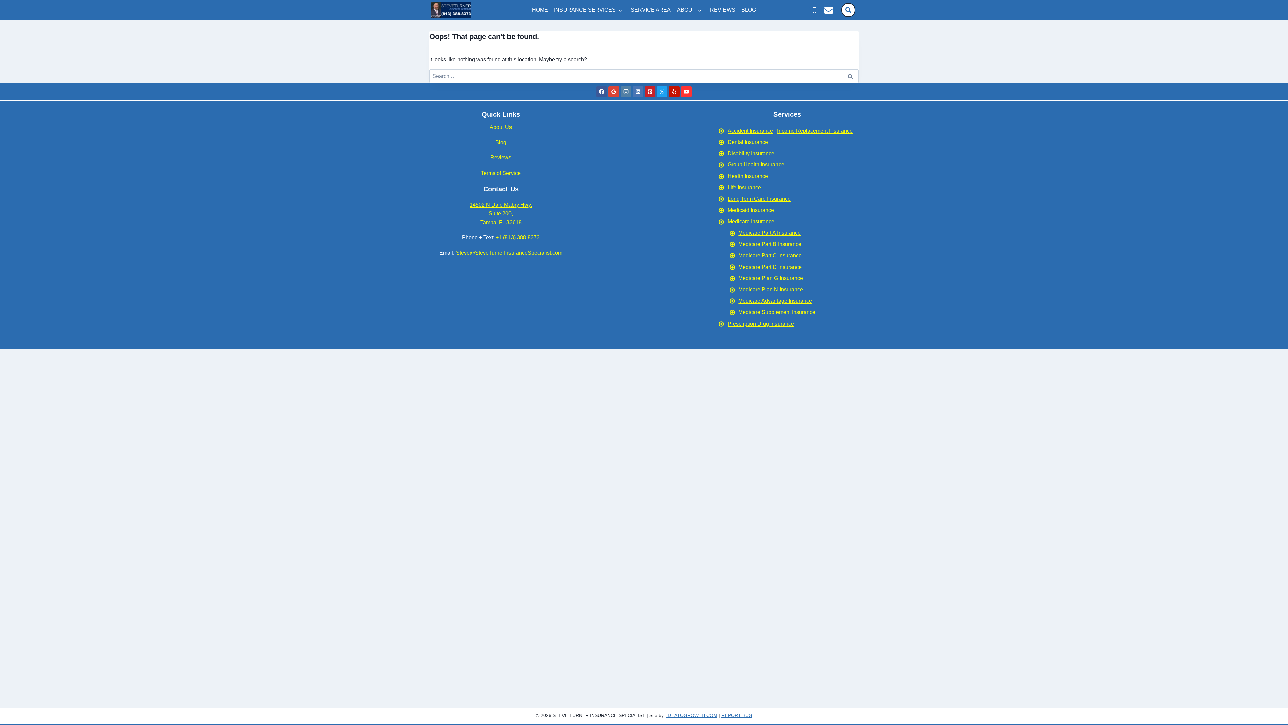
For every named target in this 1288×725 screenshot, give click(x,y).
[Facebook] (601, 91)
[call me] (814, 10)
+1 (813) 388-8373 (518, 237)
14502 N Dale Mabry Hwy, (501, 205)
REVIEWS (722, 10)
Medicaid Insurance (751, 210)
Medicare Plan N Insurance (770, 289)
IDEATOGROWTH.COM (691, 715)
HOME (540, 10)
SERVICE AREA (651, 10)
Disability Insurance (751, 153)
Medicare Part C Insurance (770, 255)
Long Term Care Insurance (759, 199)
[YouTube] (686, 91)
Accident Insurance (750, 131)
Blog (500, 142)
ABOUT (686, 10)
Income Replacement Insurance (815, 131)
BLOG (748, 10)
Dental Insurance (748, 142)
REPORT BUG (736, 715)
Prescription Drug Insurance (761, 324)
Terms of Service (501, 173)
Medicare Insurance (751, 221)
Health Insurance (748, 176)
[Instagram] (626, 91)
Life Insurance (744, 187)
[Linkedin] (638, 91)
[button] (848, 10)
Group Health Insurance (756, 164)
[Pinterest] (650, 91)
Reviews (500, 157)
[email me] (828, 10)
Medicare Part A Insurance (769, 233)
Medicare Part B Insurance (769, 244)
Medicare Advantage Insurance (775, 301)
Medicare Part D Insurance (770, 267)
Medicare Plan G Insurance (770, 278)
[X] (662, 91)
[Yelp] (674, 91)
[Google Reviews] (613, 91)
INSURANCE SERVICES (585, 10)
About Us (501, 127)
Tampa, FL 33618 (501, 222)
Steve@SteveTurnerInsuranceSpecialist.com (509, 253)
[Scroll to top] (1280, 586)
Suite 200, (501, 213)
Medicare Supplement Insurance (776, 312)
